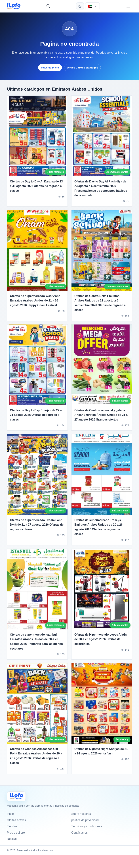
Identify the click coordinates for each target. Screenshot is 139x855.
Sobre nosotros (81, 813)
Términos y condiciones (86, 826)
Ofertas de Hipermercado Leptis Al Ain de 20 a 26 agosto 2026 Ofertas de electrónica (100, 639)
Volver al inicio (50, 67)
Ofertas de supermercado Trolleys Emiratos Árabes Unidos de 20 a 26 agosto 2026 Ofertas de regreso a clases (98, 527)
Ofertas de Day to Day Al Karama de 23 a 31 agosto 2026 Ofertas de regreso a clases (36, 186)
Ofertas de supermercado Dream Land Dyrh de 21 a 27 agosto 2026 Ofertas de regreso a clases (37, 525)
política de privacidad (85, 820)
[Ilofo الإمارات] (16, 796)
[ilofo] (13, 6)
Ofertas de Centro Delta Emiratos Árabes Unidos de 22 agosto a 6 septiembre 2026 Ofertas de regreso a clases (100, 302)
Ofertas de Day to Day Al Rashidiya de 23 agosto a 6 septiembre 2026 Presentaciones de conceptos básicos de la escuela (100, 188)
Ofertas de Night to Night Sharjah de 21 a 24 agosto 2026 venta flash (101, 751)
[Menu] (128, 6)
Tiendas (12, 826)
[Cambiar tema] (80, 6)
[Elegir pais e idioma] (92, 6)
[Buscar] (48, 6)
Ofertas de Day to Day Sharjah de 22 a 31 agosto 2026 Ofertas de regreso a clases (36, 415)
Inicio (10, 813)
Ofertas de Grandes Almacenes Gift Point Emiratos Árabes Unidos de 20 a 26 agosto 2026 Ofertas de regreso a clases (36, 755)
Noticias (12, 838)
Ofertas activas (16, 820)
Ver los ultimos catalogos (82, 67)
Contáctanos (79, 832)
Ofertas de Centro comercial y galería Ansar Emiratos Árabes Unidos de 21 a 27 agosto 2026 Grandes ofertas (101, 415)
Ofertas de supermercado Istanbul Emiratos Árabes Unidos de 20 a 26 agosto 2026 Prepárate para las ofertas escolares (36, 641)
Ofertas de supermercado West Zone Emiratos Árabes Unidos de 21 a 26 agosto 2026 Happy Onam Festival (35, 300)
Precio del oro (16, 832)
